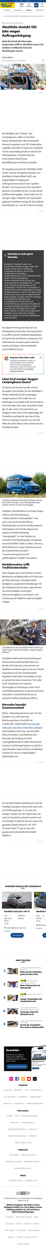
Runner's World (31, 1237)
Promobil (20, 1237)
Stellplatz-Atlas (35, 1097)
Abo (16, 1)
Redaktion (32, 1136)
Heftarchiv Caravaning (13, 1162)
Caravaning (8, 1090)
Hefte (21, 1)
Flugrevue (27, 1224)
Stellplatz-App (36, 1090)
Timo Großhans (7, 57)
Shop (26, 1090)
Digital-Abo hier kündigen (17, 1136)
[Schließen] (40, 357)
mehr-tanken (9, 1230)
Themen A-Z (7, 1103)
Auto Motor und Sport (24, 1217)
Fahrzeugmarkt (40, 10)
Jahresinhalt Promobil (31, 1162)
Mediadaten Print (31, 1180)
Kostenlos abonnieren (17, 1066)
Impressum (33, 1129)
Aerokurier (9, 1217)
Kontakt (10, 1116)
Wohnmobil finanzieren (35, 1103)
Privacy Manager (28, 1122)
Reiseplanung (18, 10)
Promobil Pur (22, 1097)
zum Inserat (17, 935)
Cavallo (18, 1224)
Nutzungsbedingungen (29, 1116)
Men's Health (21, 1230)
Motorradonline (34, 1230)
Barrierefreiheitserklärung (17, 1129)
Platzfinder (6, 10)
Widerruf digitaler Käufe (23, 1143)
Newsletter (18, 1090)
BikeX (36, 1217)
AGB (16, 1116)
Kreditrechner (19, 1103)
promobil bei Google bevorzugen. (21, 370)
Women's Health (23, 1244)
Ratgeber (29, 10)
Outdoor (11, 1237)
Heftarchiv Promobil (28, 1155)
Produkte (28, 1)
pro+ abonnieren (10, 1097)
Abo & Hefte (13, 1155)
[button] (23, 77)
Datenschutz (15, 1122)
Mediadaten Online (15, 1180)
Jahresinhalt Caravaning (23, 1168)
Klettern (36, 1224)
